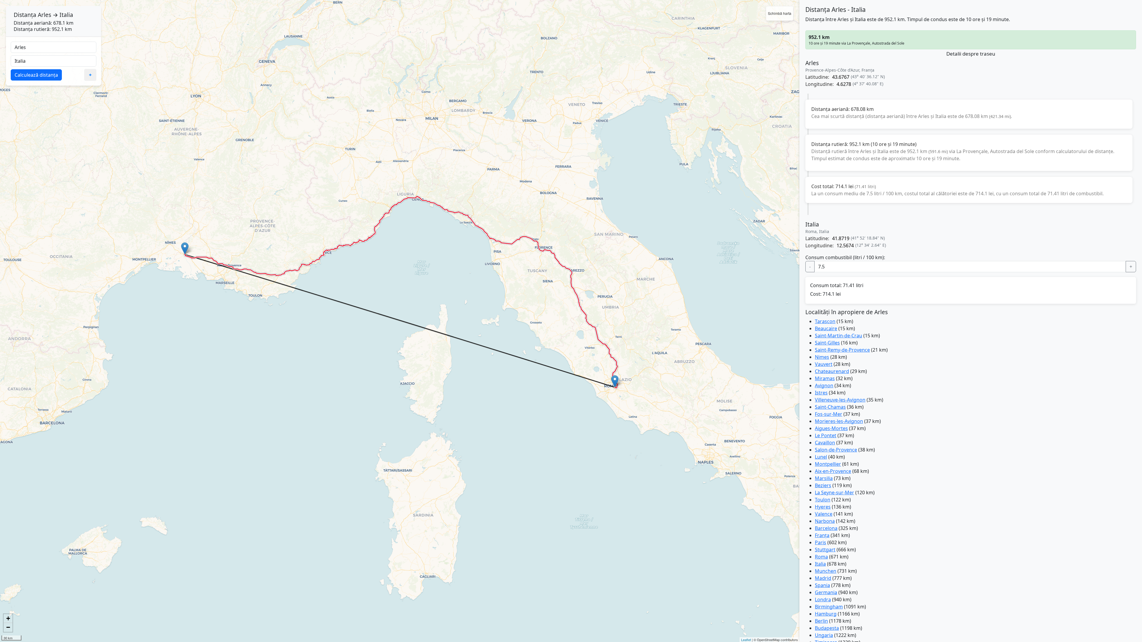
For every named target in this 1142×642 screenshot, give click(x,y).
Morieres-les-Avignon (839, 421)
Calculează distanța (36, 75)
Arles (44, 15)
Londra (823, 599)
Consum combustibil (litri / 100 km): (845, 257)
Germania (826, 592)
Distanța (25, 15)
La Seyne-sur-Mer (834, 492)
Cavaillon (825, 442)
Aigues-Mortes (831, 428)
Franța (822, 535)
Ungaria (824, 635)
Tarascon (825, 321)
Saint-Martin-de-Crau (838, 335)
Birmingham (829, 606)
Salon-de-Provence (836, 449)
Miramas (825, 378)
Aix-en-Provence (833, 471)
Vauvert (823, 364)
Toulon (822, 499)
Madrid (823, 578)
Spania (822, 585)
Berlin (821, 621)
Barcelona (826, 528)
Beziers (823, 485)
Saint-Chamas (830, 407)
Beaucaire (826, 328)
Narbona (825, 521)
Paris (820, 542)
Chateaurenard (832, 371)
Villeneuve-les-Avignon (840, 399)
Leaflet (746, 639)
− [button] (8, 627)
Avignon (824, 385)
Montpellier (828, 464)
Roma (821, 556)
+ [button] (8, 618)
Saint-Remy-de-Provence (842, 350)
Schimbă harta (779, 13)
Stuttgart (825, 549)
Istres (821, 392)
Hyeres (823, 506)
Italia (820, 564)
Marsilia (824, 478)
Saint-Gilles (827, 342)
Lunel (821, 457)
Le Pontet (825, 435)
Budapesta (827, 628)
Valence (823, 514)
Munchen (825, 571)
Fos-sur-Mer (828, 414)
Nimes (822, 357)
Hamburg (826, 613)
